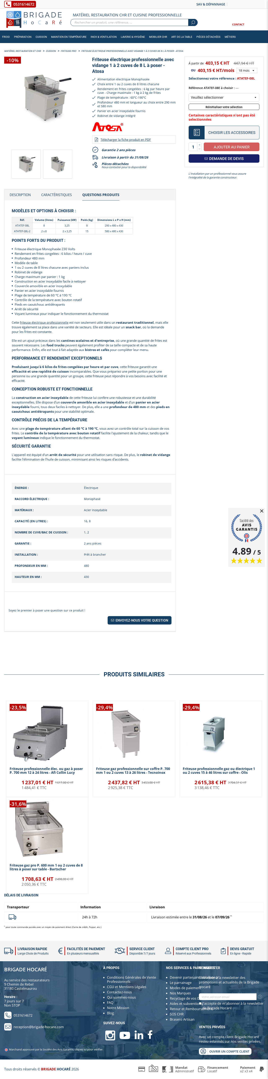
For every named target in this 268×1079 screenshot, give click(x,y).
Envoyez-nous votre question (141, 620)
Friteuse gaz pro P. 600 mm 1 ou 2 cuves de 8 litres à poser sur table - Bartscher (46, 867)
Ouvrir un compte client (229, 1051)
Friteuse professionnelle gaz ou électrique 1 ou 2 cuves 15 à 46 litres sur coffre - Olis (219, 770)
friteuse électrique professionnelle (44, 323)
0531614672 (23, 4)
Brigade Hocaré (25, 969)
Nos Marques (180, 993)
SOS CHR (177, 1014)
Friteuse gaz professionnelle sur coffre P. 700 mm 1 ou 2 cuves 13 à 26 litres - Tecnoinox (133, 770)
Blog (110, 1013)
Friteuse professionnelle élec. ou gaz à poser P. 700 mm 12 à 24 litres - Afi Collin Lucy (46, 770)
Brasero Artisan (182, 1019)
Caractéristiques (56, 194)
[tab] (20, 195)
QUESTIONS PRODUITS (100, 194)
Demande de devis (226, 158)
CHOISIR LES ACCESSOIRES (231, 132)
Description (20, 194)
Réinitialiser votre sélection (224, 107)
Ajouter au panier (232, 147)
